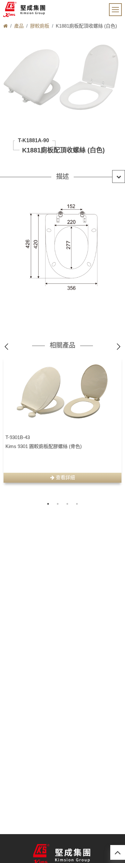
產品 (19, 26)
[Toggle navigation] (115, 9)
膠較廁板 (39, 26)
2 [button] (57, 504)
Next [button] (118, 346)
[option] (62, 420)
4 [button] (77, 504)
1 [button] (48, 504)
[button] (62, 176)
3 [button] (67, 504)
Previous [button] (6, 346)
